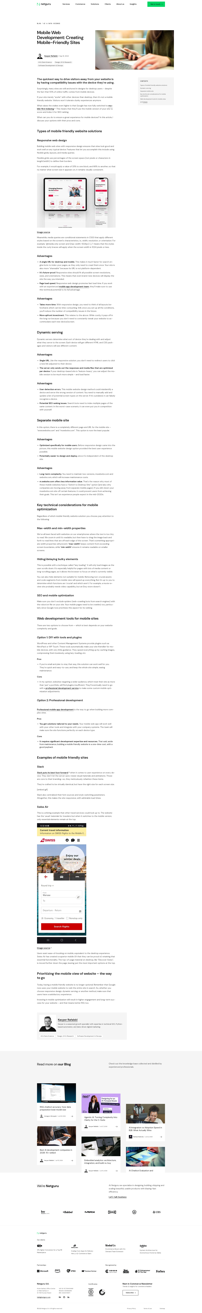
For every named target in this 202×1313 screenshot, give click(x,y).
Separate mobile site (146, 91)
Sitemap (162, 1308)
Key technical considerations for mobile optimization (153, 95)
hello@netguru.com (43, 1297)
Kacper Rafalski (51, 56)
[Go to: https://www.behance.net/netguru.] (60, 1297)
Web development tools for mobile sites (153, 99)
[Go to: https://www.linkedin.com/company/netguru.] (68, 1297)
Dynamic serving (145, 88)
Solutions (95, 4)
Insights (133, 4)
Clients (108, 4)
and (143, 102)
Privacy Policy (131, 1308)
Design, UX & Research (63, 62)
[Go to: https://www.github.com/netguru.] (64, 1297)
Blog (39, 23)
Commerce (80, 4)
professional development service (62, 688)
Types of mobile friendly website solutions (153, 85)
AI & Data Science (52, 23)
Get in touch (155, 4)
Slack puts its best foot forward (52, 772)
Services (66, 4)
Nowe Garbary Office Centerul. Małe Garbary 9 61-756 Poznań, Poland (46, 1291)
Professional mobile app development (55, 709)
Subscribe (130, 1293)
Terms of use (148, 1308)
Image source (43, 232)
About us (120, 4)
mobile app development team (74, 286)
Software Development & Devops (50, 65)
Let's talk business (118, 1197)
